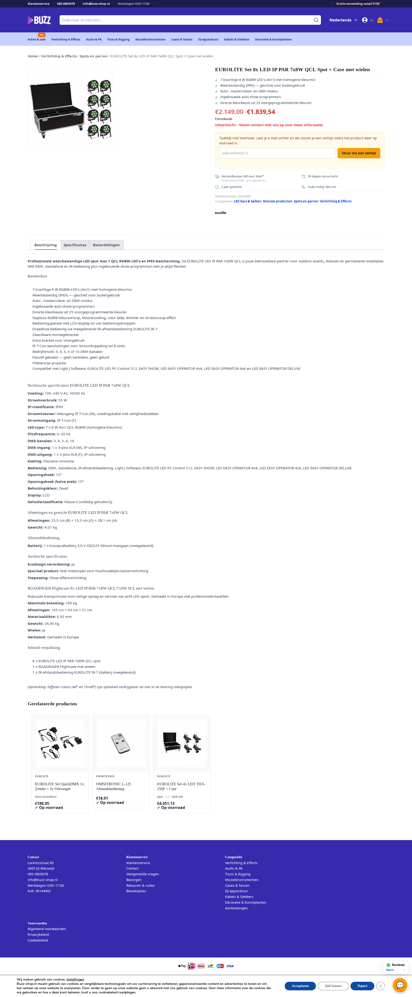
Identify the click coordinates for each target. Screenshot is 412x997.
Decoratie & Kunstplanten (273, 39)
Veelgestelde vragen (142, 874)
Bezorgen (134, 879)
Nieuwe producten (277, 201)
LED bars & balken (248, 201)
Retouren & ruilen (140, 885)
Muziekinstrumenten (150, 39)
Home (33, 56)
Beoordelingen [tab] (106, 244)
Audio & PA (94, 39)
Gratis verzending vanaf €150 (358, 4)
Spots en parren (94, 56)
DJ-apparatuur (208, 39)
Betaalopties (136, 891)
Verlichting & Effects (65, 39)
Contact (132, 868)
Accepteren (300, 986)
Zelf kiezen (333, 986)
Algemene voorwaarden (47, 929)
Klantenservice (38, 4)
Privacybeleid (38, 934)
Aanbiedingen (236, 908)
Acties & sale (37, 39)
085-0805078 (66, 4)
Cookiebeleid (38, 940)
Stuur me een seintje (359, 153)
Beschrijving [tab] (45, 244)
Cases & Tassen (181, 39)
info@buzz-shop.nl (96, 4)
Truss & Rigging (118, 39)
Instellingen (75, 979)
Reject (362, 986)
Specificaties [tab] (75, 244)
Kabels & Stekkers (236, 39)
